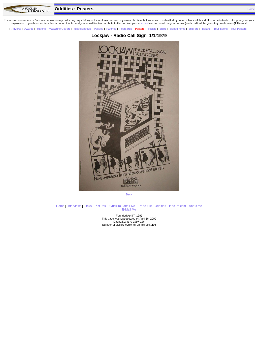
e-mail (144, 23)
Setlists (152, 28)
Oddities (160, 206)
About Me (195, 206)
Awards (29, 28)
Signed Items (177, 28)
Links (88, 206)
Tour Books (221, 28)
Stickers (193, 28)
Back (129, 194)
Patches (111, 28)
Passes (98, 28)
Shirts (163, 28)
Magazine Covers (60, 28)
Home (251, 9)
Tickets (206, 28)
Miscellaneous (82, 28)
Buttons (41, 28)
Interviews (74, 206)
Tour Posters (239, 28)
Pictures (100, 206)
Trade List (145, 206)
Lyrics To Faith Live (122, 206)
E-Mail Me (129, 209)
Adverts (16, 28)
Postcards (125, 28)
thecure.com (177, 206)
